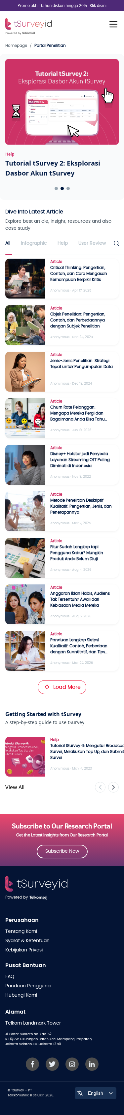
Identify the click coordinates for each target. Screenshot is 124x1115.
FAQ (9, 976)
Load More (67, 687)
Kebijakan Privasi (24, 950)
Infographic (34, 243)
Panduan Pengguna (28, 986)
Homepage (16, 46)
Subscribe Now (62, 851)
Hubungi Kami (21, 995)
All (7, 243)
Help (63, 243)
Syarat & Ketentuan (27, 940)
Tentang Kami (21, 931)
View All (14, 787)
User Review (92, 243)
